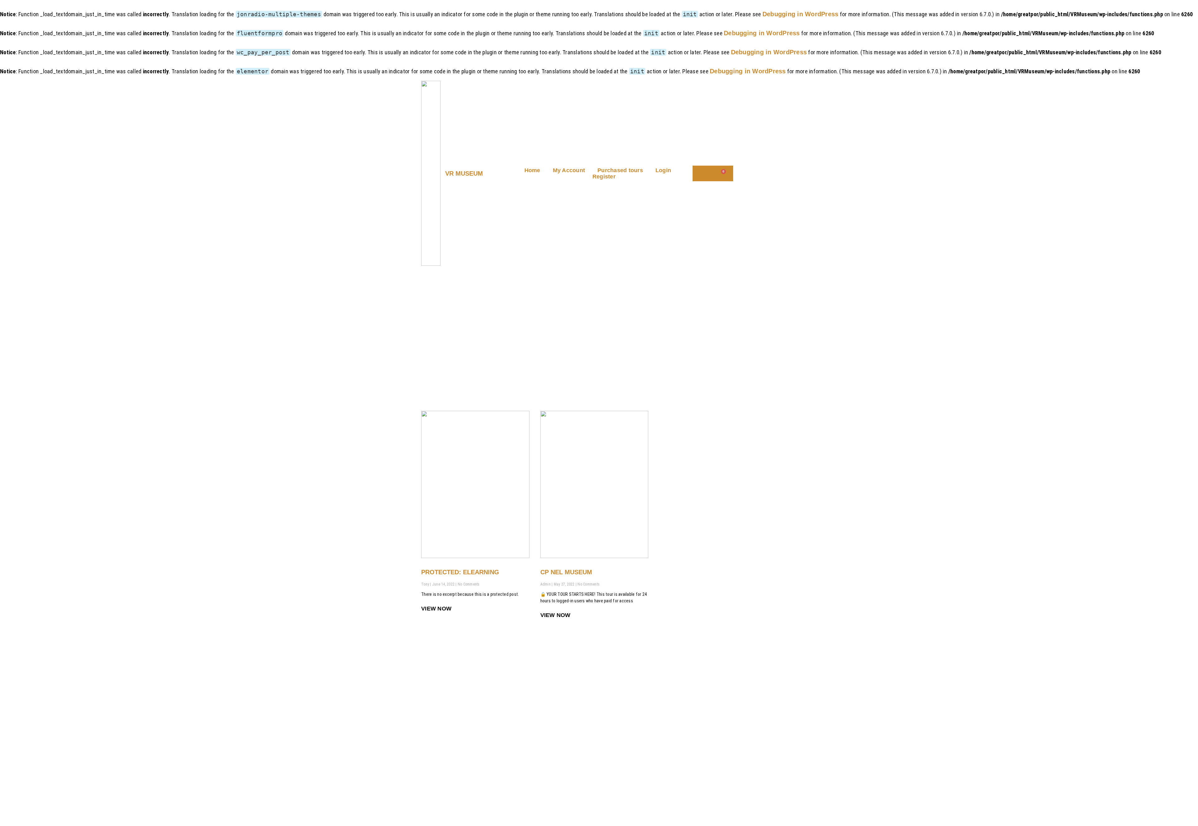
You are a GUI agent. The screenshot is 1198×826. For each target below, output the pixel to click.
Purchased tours (620, 170)
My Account (569, 170)
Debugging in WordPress (800, 14)
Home (532, 170)
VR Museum (464, 173)
